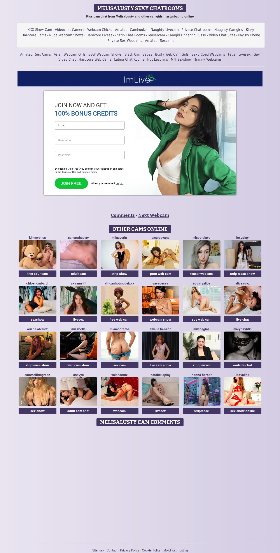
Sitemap (98, 550)
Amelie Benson (161, 329)
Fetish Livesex (239, 54)
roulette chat (242, 365)
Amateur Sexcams (159, 41)
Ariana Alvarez (37, 329)
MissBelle (78, 329)
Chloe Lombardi (37, 283)
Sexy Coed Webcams (208, 54)
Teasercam (156, 35)
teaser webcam (201, 273)
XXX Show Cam (40, 30)
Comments (123, 215)
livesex (78, 319)
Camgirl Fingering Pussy (187, 35)
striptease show (37, 365)
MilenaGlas (201, 329)
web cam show (78, 365)
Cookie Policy (151, 550)
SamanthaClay (78, 237)
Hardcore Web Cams (95, 59)
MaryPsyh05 (242, 329)
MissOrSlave (201, 237)
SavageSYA (160, 283)
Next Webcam (153, 215)
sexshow (37, 319)
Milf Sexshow (181, 59)
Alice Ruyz (242, 283)
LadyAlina (242, 374)
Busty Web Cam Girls (172, 54)
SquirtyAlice (201, 283)
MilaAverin (119, 237)
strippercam (201, 365)
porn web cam (160, 273)
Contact (112, 550)
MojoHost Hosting (175, 550)
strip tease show (242, 273)
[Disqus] (140, 483)
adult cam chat (78, 411)
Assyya (78, 374)
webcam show (160, 319)
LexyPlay (242, 237)
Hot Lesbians (157, 59)
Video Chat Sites (222, 35)
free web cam (119, 319)
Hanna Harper (202, 374)
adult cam (78, 273)
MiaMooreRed (119, 329)
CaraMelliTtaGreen (37, 374)
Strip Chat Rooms (131, 35)
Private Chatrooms (197, 30)
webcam (119, 411)
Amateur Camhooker (131, 30)
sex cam (119, 365)
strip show (119, 273)
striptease (201, 411)
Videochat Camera (69, 30)
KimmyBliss (37, 237)
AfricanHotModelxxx (119, 283)
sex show (37, 411)
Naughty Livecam (165, 30)
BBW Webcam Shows (105, 54)
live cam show (160, 365)
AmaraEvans (161, 237)
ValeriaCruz (119, 374)
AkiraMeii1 (78, 283)
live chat (242, 319)
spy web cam (201, 319)
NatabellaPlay (160, 374)
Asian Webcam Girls (70, 54)
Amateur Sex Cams (35, 54)
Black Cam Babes (138, 54)
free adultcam (37, 273)
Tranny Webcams (208, 59)
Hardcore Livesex (100, 35)
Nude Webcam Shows (66, 35)
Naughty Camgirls (228, 30)
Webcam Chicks (99, 30)
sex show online (242, 411)
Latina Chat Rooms (129, 59)
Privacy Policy (129, 550)
